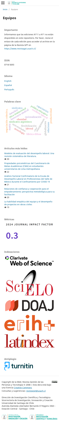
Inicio (5, 9)
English (7, 81)
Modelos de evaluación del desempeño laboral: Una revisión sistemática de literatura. (29, 155)
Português (9, 89)
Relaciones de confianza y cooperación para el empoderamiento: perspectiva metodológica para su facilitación (29, 191)
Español (8, 85)
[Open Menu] (3, 3)
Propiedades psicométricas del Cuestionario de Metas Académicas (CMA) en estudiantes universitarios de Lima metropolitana (27, 166)
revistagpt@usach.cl (36, 390)
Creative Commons (23, 387)
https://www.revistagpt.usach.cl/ (20, 48)
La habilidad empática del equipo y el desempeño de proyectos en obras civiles (28, 203)
